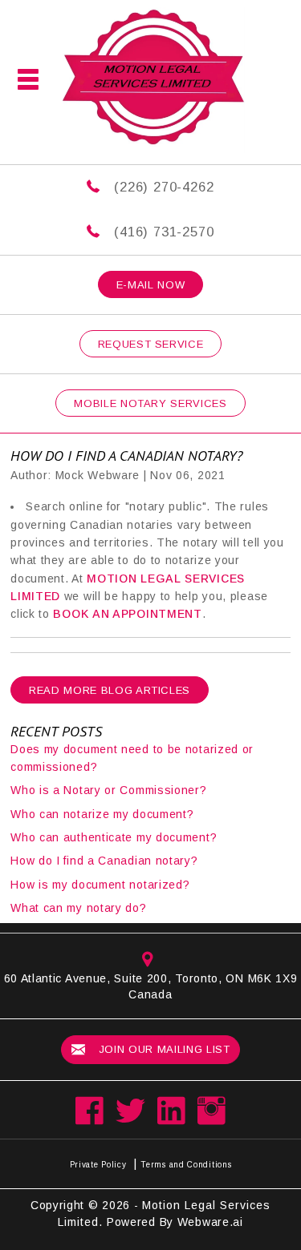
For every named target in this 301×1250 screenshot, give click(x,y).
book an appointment (126, 613)
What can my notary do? (78, 907)
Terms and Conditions (185, 1164)
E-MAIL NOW (150, 285)
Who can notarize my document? (101, 814)
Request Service (151, 344)
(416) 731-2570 (164, 231)
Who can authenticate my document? (113, 837)
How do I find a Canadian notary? (103, 860)
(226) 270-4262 (164, 186)
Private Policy (98, 1164)
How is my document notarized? (99, 884)
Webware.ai (210, 1222)
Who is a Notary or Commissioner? (108, 790)
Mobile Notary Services (150, 403)
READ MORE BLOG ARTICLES (109, 690)
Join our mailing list (162, 1049)
